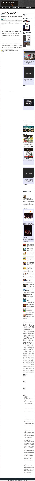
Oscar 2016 (31, 360)
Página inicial (11, 53)
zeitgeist (27, 356)
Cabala (32, 344)
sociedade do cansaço (30, 357)
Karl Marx (31, 339)
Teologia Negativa (25, 351)
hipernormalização (25, 353)
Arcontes (31, 359)
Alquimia (32, 338)
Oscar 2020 (27, 369)
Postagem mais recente (3, 53)
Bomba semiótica (30, 331)
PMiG (26, 357)
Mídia (33, 322)
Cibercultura (24, 328)
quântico (32, 348)
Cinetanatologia (30, 356)
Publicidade (28, 332)
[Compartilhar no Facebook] (3, 51)
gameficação (27, 372)
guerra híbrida (31, 326)
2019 (24, 383)
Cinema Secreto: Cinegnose (17, 478)
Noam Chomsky (32, 355)
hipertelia (25, 356)
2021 (24, 381)
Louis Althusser (26, 368)
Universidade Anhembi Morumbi (15, 50)
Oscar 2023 (33, 358)
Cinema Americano (26, 322)
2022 (24, 380)
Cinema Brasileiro (30, 337)
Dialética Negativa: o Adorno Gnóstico (28, 454)
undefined (30, 246)
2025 (24, 376)
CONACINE (26, 362)
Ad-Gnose (28, 350)
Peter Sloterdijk (30, 364)
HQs (24, 346)
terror (32, 340)
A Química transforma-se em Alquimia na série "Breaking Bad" (28, 122)
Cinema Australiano (30, 347)
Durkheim (33, 362)
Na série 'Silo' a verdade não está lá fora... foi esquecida (30, 284)
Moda (30, 349)
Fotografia (31, 346)
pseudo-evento (28, 348)
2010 (24, 394)
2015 (24, 388)
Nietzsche (33, 345)
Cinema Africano (32, 354)
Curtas (32, 334)
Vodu (26, 371)
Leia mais (31, 246)
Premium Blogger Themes (21, 480)
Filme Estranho (26, 336)
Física (30, 345)
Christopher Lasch (28, 354)
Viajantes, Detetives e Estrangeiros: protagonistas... (28, 462)
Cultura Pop (26, 327)
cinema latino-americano (27, 344)
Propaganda (31, 332)
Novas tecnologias (32, 327)
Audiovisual (5, 50)
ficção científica (25, 333)
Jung (28, 341)
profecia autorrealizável (30, 366)
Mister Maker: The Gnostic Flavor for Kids (28, 447)
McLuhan (31, 368)
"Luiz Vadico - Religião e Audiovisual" (9, 49)
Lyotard (29, 368)
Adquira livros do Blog (7, 7)
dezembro (26, 396)
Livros (24, 332)
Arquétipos (29, 329)
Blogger (12, 91)
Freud (25, 331)
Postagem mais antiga (19, 53)
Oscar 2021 (30, 369)
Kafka (23, 368)
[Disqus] (11, 63)
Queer (30, 370)
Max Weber (28, 360)
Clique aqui (24, 47)
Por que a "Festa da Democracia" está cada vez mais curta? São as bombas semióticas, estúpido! (30, 244)
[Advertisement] (17, 10)
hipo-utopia (27, 346)
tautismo (29, 340)
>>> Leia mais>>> (32, 224)
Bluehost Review (25, 480)
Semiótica (30, 325)
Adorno (28, 334)
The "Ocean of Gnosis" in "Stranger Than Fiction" (29, 443)
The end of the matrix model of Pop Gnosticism (29, 446)
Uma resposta (25, 397)
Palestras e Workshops (20, 7)
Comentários (25, 16)
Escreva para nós (14, 7)
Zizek (27, 371)
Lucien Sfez (25, 360)
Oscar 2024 (27, 364)
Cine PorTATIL (31, 362)
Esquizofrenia (25, 342)
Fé (28, 349)
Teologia (33, 343)
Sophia (29, 342)
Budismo (24, 362)
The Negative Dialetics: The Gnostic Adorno (28, 398)
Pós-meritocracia (27, 358)
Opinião (30, 358)
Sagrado (31, 342)
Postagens (25, 15)
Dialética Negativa (25, 355)
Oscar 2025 (33, 369)
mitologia (26, 366)
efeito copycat (24, 350)
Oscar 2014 (25, 369)
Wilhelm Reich (25, 359)
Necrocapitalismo (29, 355)
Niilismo (31, 336)
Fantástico (25, 326)
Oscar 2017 (24, 364)
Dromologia (30, 351)
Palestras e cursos (25, 349)
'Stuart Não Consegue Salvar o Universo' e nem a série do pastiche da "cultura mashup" (30, 262)
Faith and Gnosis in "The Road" (27, 440)
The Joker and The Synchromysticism (28, 439)
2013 (24, 390)
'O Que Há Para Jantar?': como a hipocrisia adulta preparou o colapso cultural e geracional (30, 315)
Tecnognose (24, 334)
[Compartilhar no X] (2, 51)
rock (33, 366)
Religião (11, 50)
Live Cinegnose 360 (30, 328)
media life (24, 354)
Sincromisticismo (25, 335)
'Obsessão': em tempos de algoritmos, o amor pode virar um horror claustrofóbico (29, 295)
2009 (24, 395)
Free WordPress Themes (12, 480)
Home (3, 7)
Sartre (29, 353)
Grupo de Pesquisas (8, 50)
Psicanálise (24, 338)
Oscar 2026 (24, 370)
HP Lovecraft (32, 350)
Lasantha (18, 480)
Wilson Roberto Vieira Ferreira (27, 198)
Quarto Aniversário (27, 370)
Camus (28, 362)
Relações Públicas (25, 343)
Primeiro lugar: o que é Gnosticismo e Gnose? (29, 469)
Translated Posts (30, 343)
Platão (32, 349)
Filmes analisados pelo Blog (27, 7)
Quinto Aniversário (32, 370)
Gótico (28, 338)
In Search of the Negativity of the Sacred (28, 457)
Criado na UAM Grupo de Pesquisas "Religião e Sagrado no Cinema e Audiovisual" (10, 13)
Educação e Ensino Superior (26, 345)
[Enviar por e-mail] (1, 51)
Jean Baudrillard (31, 333)
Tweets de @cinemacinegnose (26, 319)
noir (27, 366)
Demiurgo (24, 334)
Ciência (33, 335)
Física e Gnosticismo (25, 339)
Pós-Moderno (25, 329)
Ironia (30, 335)
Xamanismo (29, 359)
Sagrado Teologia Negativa (31, 361)
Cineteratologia (24, 347)
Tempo (29, 334)
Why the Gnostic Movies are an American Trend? (29, 432)
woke (33, 372)
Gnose (33, 329)
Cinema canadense (32, 341)
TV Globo (33, 330)
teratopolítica (32, 372)
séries (33, 336)
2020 (24, 382)
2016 (24, 387)
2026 (24, 375)
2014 (24, 389)
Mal (32, 334)
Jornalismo (29, 322)
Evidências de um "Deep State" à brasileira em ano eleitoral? (29, 310)
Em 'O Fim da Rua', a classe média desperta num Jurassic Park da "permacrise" (30, 248)
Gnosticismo (25, 323)
